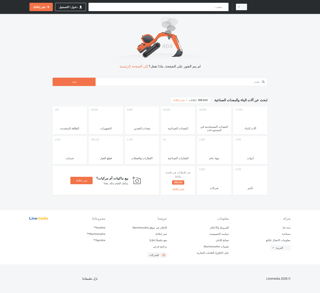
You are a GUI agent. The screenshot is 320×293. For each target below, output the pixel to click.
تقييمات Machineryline (216, 246)
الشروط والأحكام (219, 227)
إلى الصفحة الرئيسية (133, 66)
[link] (178, 180)
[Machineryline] (271, 7)
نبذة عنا (287, 227)
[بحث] (225, 7)
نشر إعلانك (81, 180)
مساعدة (286, 233)
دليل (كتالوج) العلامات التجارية (213, 252)
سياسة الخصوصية (219, 233)
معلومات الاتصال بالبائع (278, 240)
